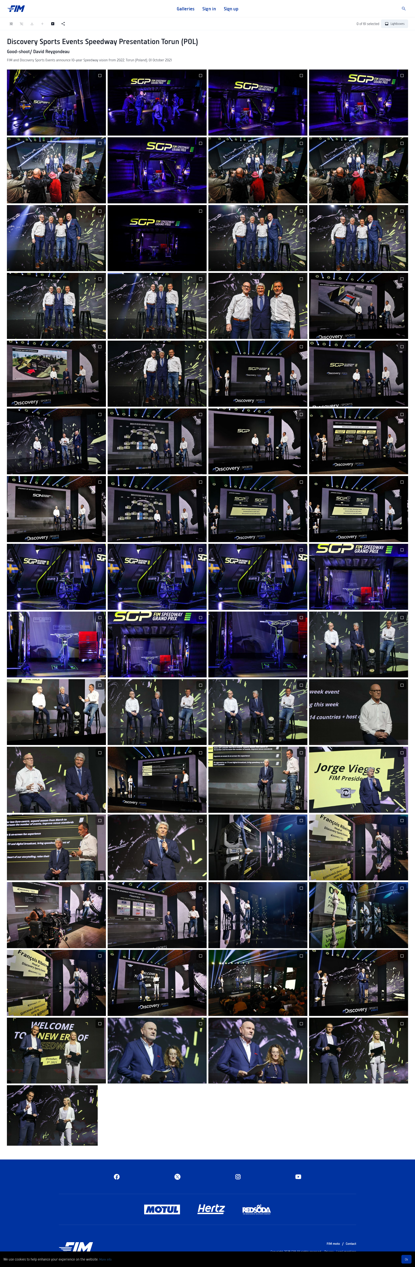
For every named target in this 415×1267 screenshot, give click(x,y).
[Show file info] (77, 129)
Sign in (209, 9)
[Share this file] (56, 129)
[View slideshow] (52, 23)
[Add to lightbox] (42, 23)
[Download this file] (46, 129)
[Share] (63, 23)
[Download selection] (32, 23)
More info (105, 1259)
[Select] (100, 75)
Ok (406, 1259)
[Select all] (11, 23)
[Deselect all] (21, 23)
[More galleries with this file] (66, 129)
